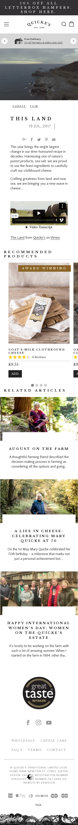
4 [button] (45, 385)
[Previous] (4, 41)
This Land (17, 238)
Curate (19, 106)
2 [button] (37, 385)
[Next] (73, 41)
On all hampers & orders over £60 (43, 42)
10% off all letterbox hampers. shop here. (39, 7)
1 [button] (32, 385)
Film (34, 106)
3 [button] (41, 385)
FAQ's (17, 750)
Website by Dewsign (39, 782)
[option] (39, 323)
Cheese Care (54, 740)
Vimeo (55, 238)
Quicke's (39, 238)
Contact (57, 750)
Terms (35, 750)
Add (15, 373)
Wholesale (23, 740)
